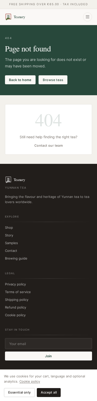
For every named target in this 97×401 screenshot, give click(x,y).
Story (9, 235)
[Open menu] (87, 16)
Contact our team (48, 145)
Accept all (49, 392)
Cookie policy (15, 315)
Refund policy (15, 307)
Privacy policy (15, 284)
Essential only (19, 392)
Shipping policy (16, 300)
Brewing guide (16, 258)
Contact (11, 251)
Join (48, 356)
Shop (9, 227)
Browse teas (53, 80)
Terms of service (18, 292)
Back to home (20, 80)
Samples (11, 243)
